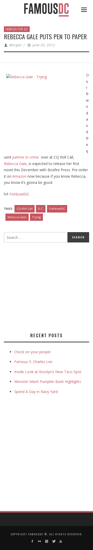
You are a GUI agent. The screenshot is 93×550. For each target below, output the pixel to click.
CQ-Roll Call (25, 208)
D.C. (40, 208)
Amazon (19, 176)
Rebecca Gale (15, 163)
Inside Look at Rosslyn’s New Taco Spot (47, 371)
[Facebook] (32, 541)
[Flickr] (39, 541)
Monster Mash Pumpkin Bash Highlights (47, 381)
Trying (36, 217)
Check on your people (33, 351)
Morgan (15, 45)
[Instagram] (46, 541)
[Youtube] (60, 541)
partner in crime (25, 157)
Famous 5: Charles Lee (33, 361)
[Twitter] (53, 541)
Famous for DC (16, 29)
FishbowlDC (19, 194)
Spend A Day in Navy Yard (36, 391)
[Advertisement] (47, 286)
